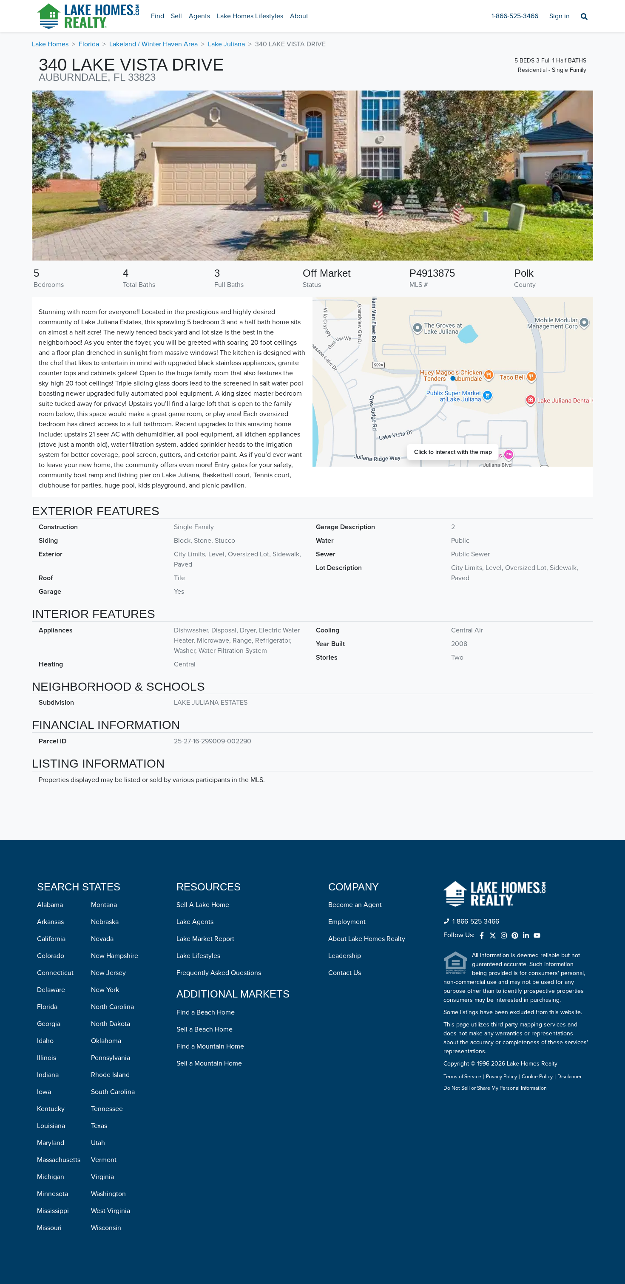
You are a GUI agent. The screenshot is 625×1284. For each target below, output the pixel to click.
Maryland (50, 1143)
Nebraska (105, 922)
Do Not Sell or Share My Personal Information (495, 1088)
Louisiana (51, 1126)
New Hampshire (114, 956)
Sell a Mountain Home (209, 1063)
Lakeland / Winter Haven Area (153, 44)
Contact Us (344, 973)
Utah (98, 1143)
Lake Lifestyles (198, 956)
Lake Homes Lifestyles (250, 16)
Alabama (50, 905)
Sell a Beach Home (204, 1029)
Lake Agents (194, 922)
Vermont (103, 1160)
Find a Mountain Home (210, 1046)
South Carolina (113, 1092)
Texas (99, 1126)
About (299, 16)
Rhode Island (110, 1075)
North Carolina (112, 1007)
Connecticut (55, 973)
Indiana (48, 1075)
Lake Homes (50, 44)
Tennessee (107, 1109)
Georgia (48, 1024)
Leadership (344, 956)
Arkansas (50, 922)
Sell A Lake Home (202, 905)
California (51, 939)
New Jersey (108, 973)
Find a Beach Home (205, 1012)
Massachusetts (58, 1160)
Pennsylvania (110, 1058)
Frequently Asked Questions (218, 973)
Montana (104, 905)
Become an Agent (355, 905)
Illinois (46, 1058)
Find (157, 16)
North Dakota (110, 1024)
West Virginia (110, 1211)
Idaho (45, 1041)
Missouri (49, 1228)
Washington (108, 1194)
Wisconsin (106, 1228)
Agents (199, 16)
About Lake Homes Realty (366, 939)
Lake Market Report (205, 939)
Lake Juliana (226, 44)
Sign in (559, 16)
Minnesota (52, 1194)
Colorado (50, 956)
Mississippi (53, 1211)
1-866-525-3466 (514, 16)
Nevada (102, 939)
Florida (89, 44)
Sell (176, 16)
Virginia (102, 1177)
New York (105, 990)
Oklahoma (106, 1041)
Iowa (44, 1092)
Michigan (50, 1177)
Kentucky (51, 1109)
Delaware (51, 990)
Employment (347, 922)
